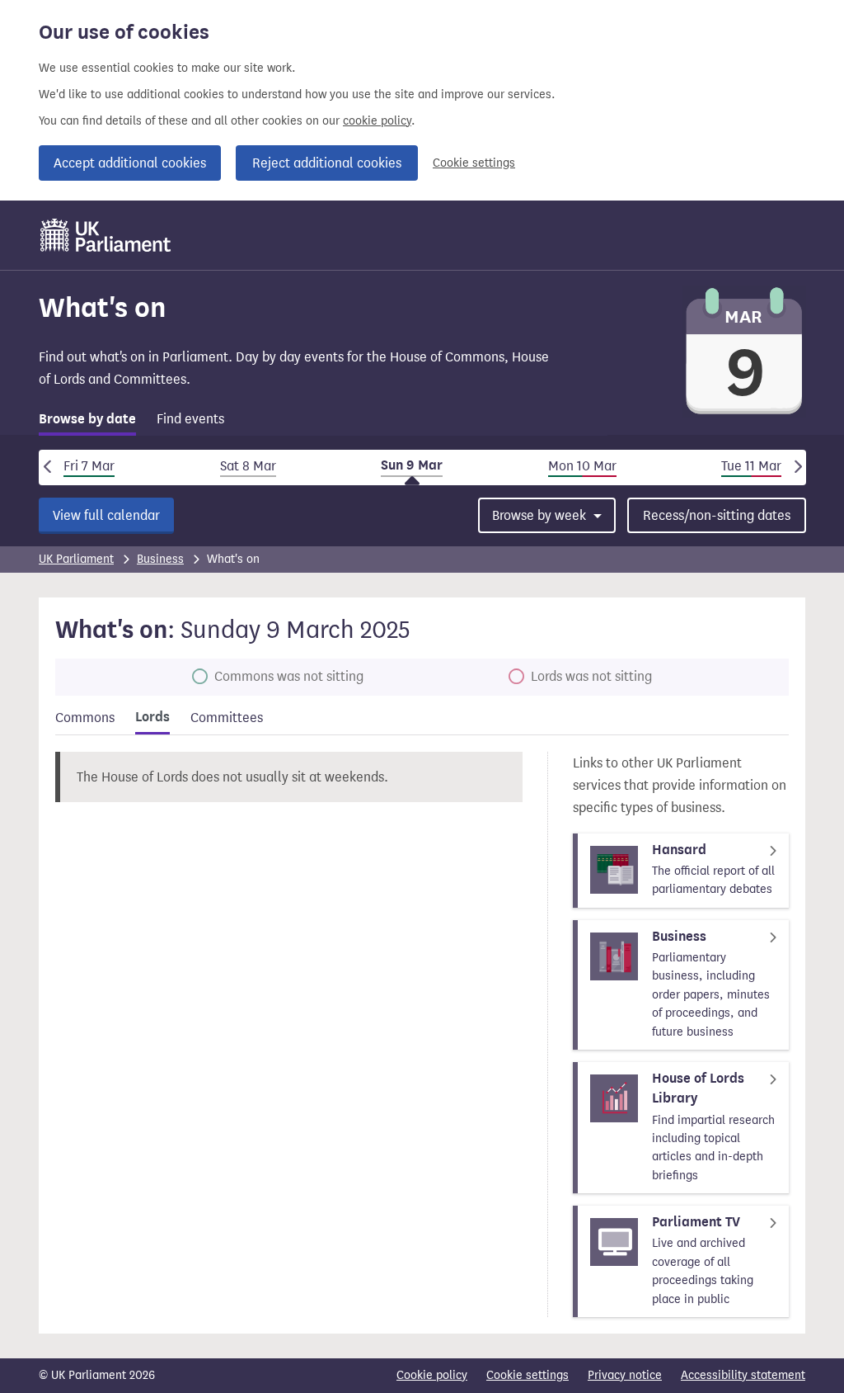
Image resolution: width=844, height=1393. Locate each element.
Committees (226, 717)
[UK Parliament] (106, 235)
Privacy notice (625, 1375)
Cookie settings (474, 163)
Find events (190, 419)
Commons (85, 717)
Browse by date (87, 419)
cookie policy (377, 121)
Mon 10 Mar (582, 466)
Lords (152, 717)
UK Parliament (76, 559)
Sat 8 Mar (248, 466)
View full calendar (106, 515)
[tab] (87, 422)
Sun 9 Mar (412, 465)
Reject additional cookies (326, 163)
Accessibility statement (743, 1375)
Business (160, 559)
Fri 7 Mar (89, 466)
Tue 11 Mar (751, 466)
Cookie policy (431, 1375)
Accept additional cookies (130, 163)
